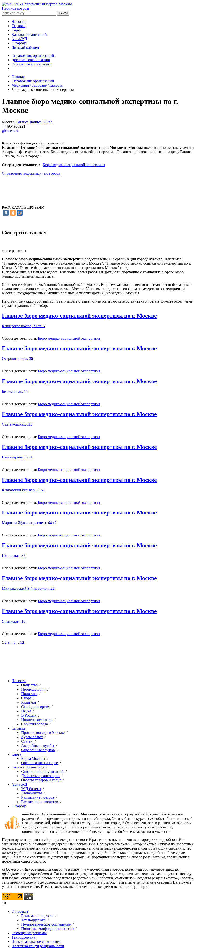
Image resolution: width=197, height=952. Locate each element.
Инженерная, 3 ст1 (17, 457)
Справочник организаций (33, 56)
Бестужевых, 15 (15, 391)
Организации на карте (39, 763)
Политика (29, 694)
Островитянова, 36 (17, 359)
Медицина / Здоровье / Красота (37, 85)
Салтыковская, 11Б (17, 424)
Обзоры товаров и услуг (31, 64)
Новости (19, 21)
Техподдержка (23, 937)
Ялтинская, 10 (13, 621)
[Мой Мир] (20, 213)
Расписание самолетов (39, 802)
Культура (28, 702)
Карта (16, 30)
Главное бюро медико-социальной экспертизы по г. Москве (79, 316)
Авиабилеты (31, 793)
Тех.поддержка (33, 920)
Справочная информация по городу (31, 173)
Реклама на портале (37, 916)
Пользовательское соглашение (46, 924)
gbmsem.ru (10, 131)
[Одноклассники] (13, 213)
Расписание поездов (37, 797)
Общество (29, 685)
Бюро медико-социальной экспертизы (74, 165)
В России (29, 715)
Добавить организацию (31, 60)
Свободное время (35, 707)
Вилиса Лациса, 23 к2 (34, 122)
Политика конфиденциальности (47, 929)
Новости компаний (37, 720)
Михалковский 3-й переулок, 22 (28, 588)
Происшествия (33, 689)
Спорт (26, 698)
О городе (19, 43)
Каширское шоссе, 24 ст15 (23, 326)
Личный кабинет (25, 47)
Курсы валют (32, 737)
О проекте (20, 911)
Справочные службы (38, 750)
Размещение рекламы (29, 933)
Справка (18, 26)
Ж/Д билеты (31, 789)
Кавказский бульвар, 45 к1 (23, 490)
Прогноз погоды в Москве (43, 733)
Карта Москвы (33, 758)
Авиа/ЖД (19, 39)
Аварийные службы (37, 746)
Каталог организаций (29, 34)
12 (22, 642)
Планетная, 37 (13, 555)
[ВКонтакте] (6, 213)
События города (34, 724)
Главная (18, 77)
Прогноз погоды (15, 8)
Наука (26, 711)
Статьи (27, 741)
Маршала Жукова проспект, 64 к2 (29, 523)
